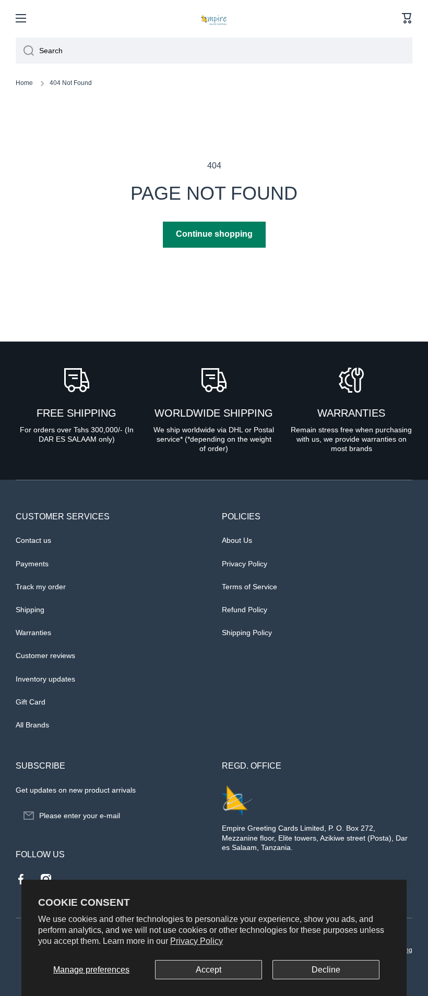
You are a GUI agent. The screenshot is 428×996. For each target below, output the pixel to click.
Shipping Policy (247, 632)
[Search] (25, 51)
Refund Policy (244, 609)
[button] (407, 18)
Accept (208, 969)
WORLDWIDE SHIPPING (213, 413)
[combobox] (214, 51)
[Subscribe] (193, 816)
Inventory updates (45, 679)
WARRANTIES (351, 413)
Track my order (41, 586)
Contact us (33, 540)
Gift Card (30, 702)
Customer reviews (45, 655)
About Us (237, 540)
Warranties (33, 632)
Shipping (30, 609)
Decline (326, 969)
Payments (32, 564)
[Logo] (214, 18)
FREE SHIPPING (76, 413)
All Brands (32, 725)
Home (24, 83)
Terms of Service (249, 586)
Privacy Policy (196, 941)
